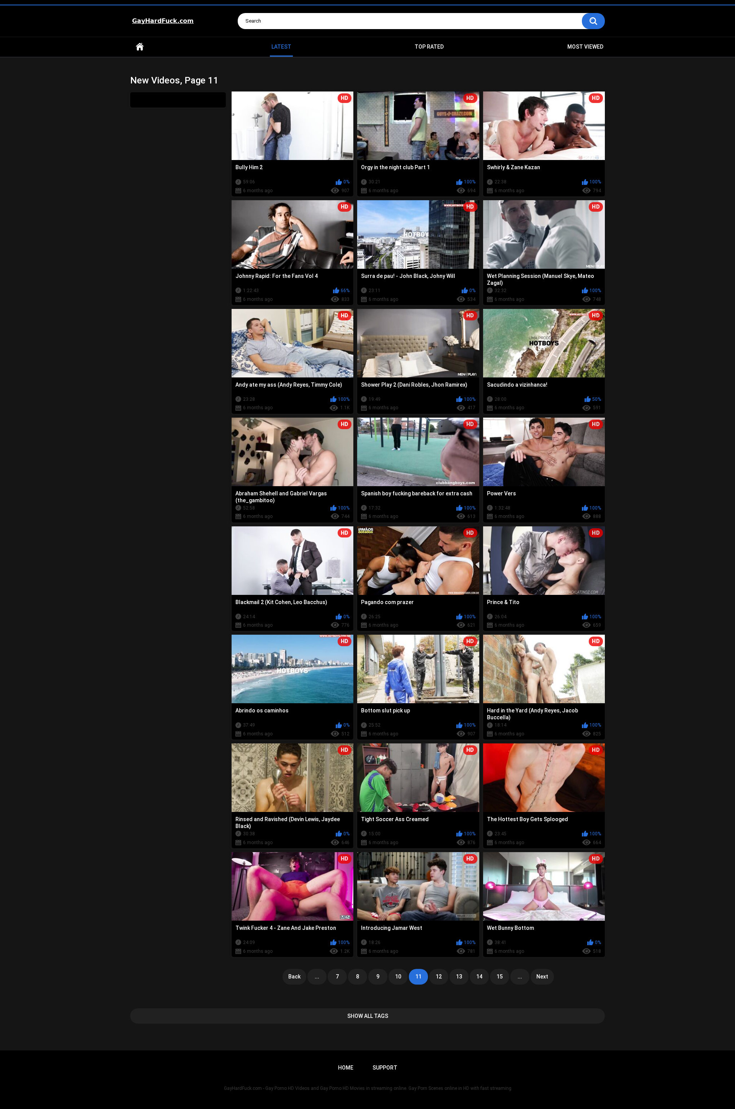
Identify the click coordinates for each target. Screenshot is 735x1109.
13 (459, 976)
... (317, 976)
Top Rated (429, 47)
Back (294, 976)
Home (139, 47)
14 (479, 976)
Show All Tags (367, 1016)
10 (398, 976)
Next (542, 976)
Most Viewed (585, 47)
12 (439, 976)
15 (500, 976)
